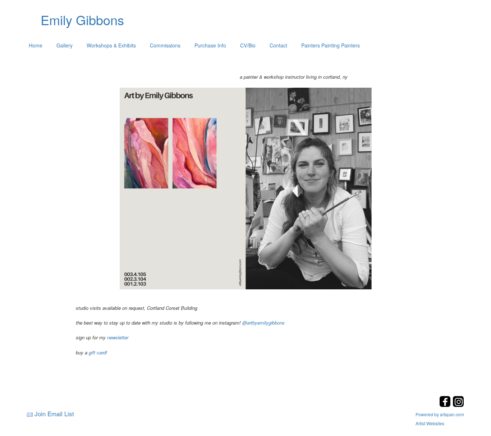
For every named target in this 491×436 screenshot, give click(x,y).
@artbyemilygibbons (263, 322)
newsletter (117, 337)
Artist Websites (430, 423)
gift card (97, 352)
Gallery (64, 45)
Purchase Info (210, 45)
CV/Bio (248, 45)
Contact (278, 45)
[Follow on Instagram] (458, 404)
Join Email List (54, 413)
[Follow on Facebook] (446, 404)
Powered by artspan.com (440, 414)
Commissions (165, 45)
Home (35, 45)
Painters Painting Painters (330, 45)
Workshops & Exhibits (111, 45)
